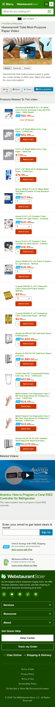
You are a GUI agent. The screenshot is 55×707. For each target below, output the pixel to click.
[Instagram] (4, 594)
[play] (27, 51)
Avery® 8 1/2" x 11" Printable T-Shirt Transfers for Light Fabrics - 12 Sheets (31, 217)
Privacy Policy (27, 674)
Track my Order (27, 646)
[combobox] (27, 11)
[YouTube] (11, 594)
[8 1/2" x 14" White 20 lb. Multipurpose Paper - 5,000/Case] (8, 174)
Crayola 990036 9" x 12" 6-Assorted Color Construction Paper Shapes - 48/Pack (31, 288)
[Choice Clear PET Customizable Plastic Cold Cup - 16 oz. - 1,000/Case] (8, 379)
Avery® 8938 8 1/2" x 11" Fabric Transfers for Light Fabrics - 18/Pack (33, 262)
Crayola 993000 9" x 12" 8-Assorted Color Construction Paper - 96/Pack (31, 314)
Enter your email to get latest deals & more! (27, 526)
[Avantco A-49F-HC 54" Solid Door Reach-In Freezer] (8, 359)
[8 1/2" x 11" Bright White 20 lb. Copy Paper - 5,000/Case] (8, 134)
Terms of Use (27, 679)
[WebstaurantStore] (27, 576)
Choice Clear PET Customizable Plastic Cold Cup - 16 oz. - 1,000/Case (32, 374)
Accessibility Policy (27, 684)
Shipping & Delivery (39, 655)
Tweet (28, 89)
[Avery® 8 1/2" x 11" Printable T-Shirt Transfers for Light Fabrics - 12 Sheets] (8, 224)
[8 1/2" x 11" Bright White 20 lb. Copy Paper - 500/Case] (8, 154)
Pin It (7, 90)
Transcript (17, 68)
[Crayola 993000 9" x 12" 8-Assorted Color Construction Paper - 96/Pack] (8, 319)
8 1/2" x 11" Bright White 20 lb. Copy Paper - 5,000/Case (31, 130)
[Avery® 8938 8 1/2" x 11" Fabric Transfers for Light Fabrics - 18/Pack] (8, 269)
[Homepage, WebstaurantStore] (27, 4)
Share (17, 89)
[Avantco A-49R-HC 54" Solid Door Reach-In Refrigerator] (8, 339)
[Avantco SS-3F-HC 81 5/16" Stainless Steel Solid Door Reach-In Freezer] (8, 444)
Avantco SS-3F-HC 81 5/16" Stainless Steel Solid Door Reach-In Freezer (31, 439)
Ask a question (44, 89)
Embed (27, 68)
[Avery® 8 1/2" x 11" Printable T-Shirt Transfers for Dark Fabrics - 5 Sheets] (8, 247)
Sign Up (46, 532)
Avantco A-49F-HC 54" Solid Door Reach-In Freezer (33, 354)
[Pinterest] (35, 594)
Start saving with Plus (22, 549)
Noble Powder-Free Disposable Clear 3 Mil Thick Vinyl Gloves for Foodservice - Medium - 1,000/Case (32, 418)
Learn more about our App (24, 565)
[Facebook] (19, 594)
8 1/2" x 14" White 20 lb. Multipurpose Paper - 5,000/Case (31, 170)
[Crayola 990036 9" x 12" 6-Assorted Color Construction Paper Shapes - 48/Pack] (8, 295)
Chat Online (14, 655)
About (7, 68)
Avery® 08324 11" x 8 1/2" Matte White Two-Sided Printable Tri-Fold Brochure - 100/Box (32, 191)
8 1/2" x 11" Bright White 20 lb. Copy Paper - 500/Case (31, 150)
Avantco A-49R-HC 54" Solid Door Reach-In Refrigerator (33, 334)
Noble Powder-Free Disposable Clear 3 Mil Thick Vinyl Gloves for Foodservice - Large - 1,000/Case (32, 395)
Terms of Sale (27, 669)
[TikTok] (27, 594)
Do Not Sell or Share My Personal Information (27, 689)
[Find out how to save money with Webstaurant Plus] (18, 116)
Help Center (27, 637)
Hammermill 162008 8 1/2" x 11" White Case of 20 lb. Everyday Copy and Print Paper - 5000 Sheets (32, 109)
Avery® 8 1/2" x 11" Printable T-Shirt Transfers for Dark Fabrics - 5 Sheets (31, 242)
